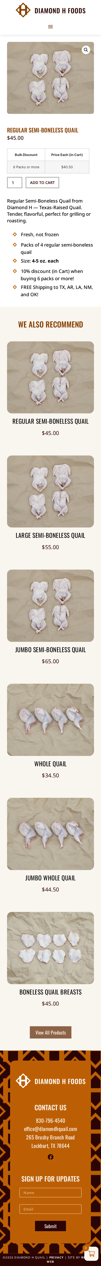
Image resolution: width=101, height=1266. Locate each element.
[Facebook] (51, 1157)
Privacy (56, 1257)
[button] (50, 26)
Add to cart (42, 182)
